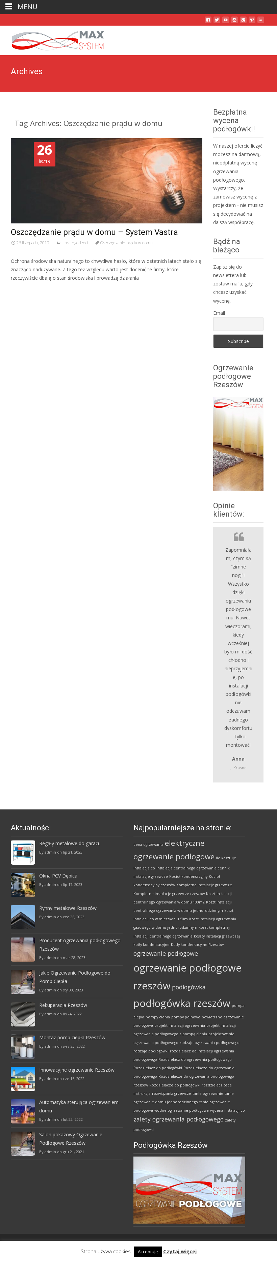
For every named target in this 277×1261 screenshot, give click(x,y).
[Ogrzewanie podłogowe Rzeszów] (52, 39)
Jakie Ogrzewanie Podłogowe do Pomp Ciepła (74, 977)
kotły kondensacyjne (151, 944)
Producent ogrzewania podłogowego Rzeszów (80, 944)
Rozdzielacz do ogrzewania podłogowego (195, 1059)
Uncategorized (74, 243)
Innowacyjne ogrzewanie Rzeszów (77, 1070)
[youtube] (225, 22)
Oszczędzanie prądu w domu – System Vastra (94, 232)
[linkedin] (260, 22)
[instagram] (234, 22)
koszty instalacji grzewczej (217, 936)
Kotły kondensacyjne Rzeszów (197, 944)
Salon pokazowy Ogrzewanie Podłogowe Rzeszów (70, 1138)
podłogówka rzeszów (181, 1003)
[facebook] (208, 22)
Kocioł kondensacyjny (188, 876)
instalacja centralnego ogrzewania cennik (193, 868)
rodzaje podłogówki (151, 1051)
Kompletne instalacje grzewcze (204, 885)
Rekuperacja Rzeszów (63, 1005)
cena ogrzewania (148, 844)
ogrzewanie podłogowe (165, 953)
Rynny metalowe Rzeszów (68, 908)
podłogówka (189, 987)
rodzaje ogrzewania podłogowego (210, 1042)
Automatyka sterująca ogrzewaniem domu (79, 1106)
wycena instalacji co (227, 1110)
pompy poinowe (185, 1017)
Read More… (26, 290)
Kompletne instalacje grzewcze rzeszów (169, 893)
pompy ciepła (158, 1017)
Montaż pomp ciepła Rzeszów (72, 1037)
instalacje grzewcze (150, 876)
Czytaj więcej (180, 1251)
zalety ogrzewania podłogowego (178, 1119)
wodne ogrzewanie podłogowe (181, 1110)
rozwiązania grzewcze (171, 1093)
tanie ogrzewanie (208, 1093)
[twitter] (216, 22)
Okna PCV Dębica (58, 875)
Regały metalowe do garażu (70, 843)
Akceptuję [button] (148, 1252)
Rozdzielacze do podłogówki (174, 1085)
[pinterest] (252, 22)
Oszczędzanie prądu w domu (126, 243)
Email (219, 313)
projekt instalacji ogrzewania (179, 1025)
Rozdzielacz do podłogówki (157, 1068)
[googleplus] (243, 22)
